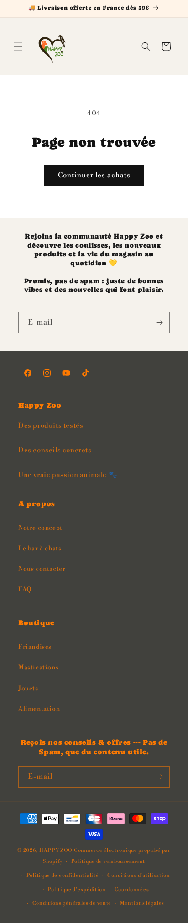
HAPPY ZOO (56, 850)
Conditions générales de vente (71, 903)
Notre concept (40, 528)
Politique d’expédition (76, 890)
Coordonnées (132, 890)
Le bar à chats (39, 548)
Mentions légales (142, 903)
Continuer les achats (94, 175)
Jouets (28, 688)
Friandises (35, 647)
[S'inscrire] (159, 322)
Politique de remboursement (108, 861)
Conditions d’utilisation (138, 875)
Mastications (38, 668)
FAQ (25, 590)
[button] (18, 46)
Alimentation (39, 709)
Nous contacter (41, 569)
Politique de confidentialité (62, 875)
